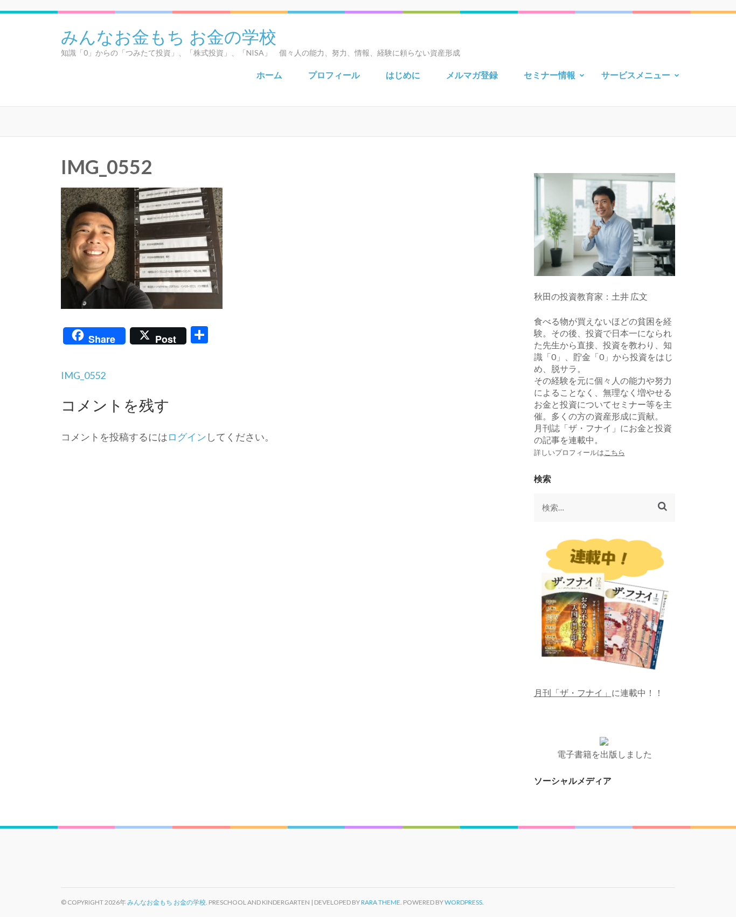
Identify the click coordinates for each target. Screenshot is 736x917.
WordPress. (464, 902)
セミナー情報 (549, 75)
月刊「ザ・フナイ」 (573, 692)
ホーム (269, 75)
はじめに (403, 75)
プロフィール (334, 75)
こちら (614, 452)
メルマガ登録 (472, 75)
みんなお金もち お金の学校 (168, 35)
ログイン (187, 437)
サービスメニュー (635, 75)
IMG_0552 (83, 375)
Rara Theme (380, 902)
